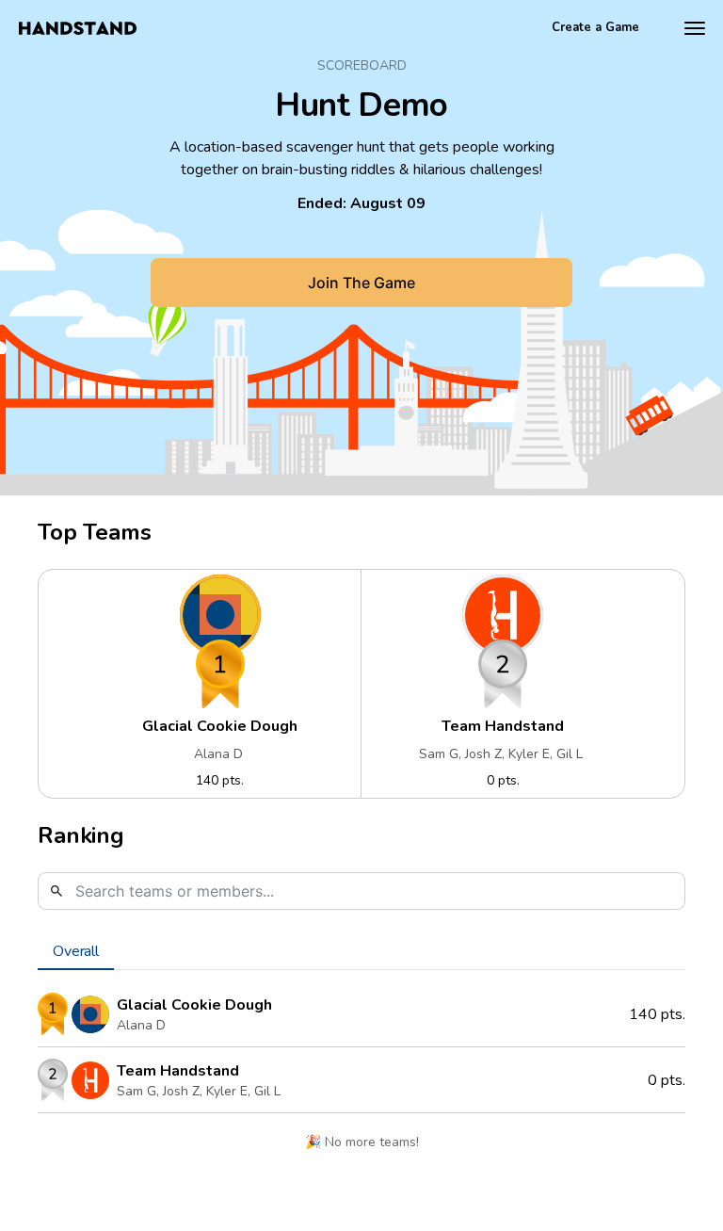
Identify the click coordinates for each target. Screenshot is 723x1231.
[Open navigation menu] (694, 28)
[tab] (76, 951)
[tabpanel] (361, 1076)
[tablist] (361, 951)
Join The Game (361, 282)
